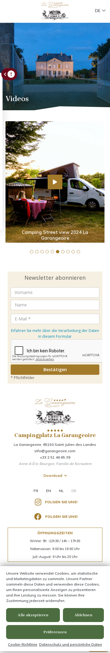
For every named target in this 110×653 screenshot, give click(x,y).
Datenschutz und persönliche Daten (70, 644)
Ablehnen (83, 615)
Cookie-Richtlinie (22, 644)
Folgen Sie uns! (61, 502)
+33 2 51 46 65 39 (55, 457)
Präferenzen (55, 632)
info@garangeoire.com (55, 451)
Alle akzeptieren (33, 615)
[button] (31, 251)
